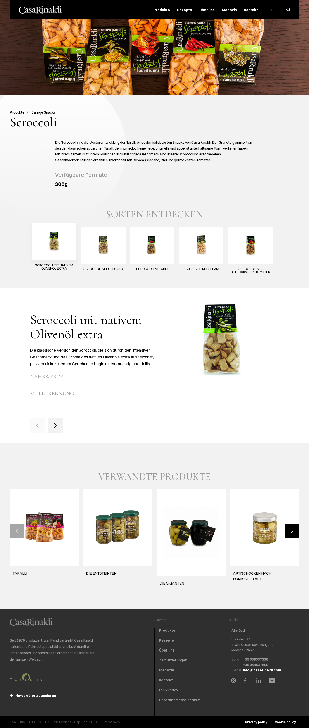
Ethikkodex (168, 690)
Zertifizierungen (173, 660)
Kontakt (251, 9)
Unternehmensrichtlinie (179, 700)
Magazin (229, 9)
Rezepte (184, 9)
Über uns (207, 9)
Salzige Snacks (43, 112)
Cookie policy (285, 722)
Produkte (162, 9)
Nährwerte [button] (46, 376)
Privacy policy (256, 722)
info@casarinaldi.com (262, 670)
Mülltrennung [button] (52, 393)
